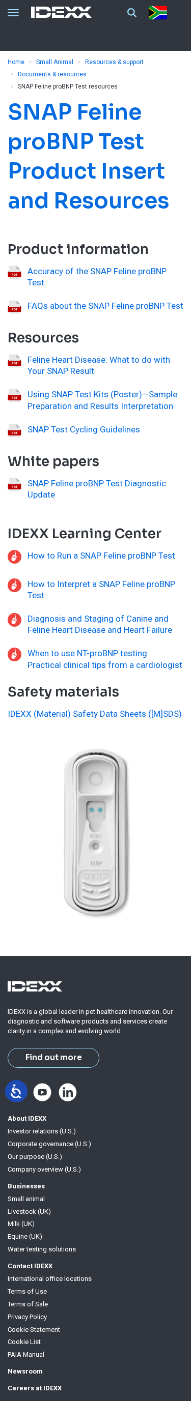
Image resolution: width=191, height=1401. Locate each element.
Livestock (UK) (29, 1211)
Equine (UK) (25, 1236)
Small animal (26, 1199)
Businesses (26, 1186)
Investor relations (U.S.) (42, 1131)
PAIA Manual (26, 1354)
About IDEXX (27, 1118)
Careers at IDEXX (35, 1388)
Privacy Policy (27, 1317)
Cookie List (24, 1342)
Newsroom (25, 1371)
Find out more (53, 1058)
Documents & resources (52, 74)
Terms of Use (27, 1291)
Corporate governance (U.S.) (49, 1144)
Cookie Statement (34, 1329)
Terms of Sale (28, 1304)
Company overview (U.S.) (44, 1169)
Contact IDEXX (30, 1266)
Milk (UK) (21, 1224)
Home (16, 62)
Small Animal (54, 62)
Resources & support (114, 62)
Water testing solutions (42, 1249)
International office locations (50, 1278)
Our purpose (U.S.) (35, 1156)
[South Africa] (160, 12)
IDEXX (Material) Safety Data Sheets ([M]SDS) (95, 714)
